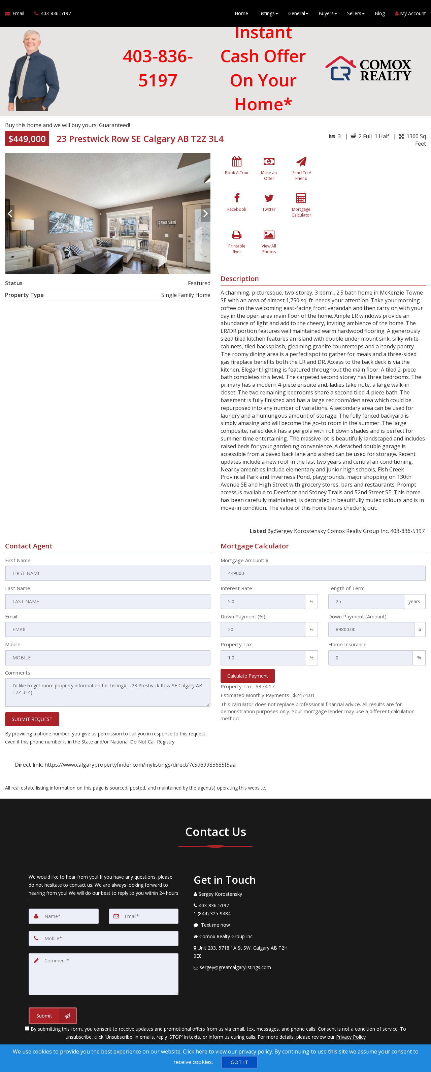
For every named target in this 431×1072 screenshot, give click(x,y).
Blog (380, 13)
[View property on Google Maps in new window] (376, 203)
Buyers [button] (326, 13)
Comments (17, 672)
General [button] (296, 13)
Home (241, 13)
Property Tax (236, 644)
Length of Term (346, 588)
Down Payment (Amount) (357, 616)
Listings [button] (266, 13)
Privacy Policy (351, 1037)
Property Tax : (248, 686)
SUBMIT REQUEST (32, 719)
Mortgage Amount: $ (244, 560)
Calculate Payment (247, 676)
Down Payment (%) (243, 616)
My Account (412, 13)
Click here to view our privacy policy (227, 1051)
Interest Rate (236, 588)
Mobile (13, 644)
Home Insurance (347, 644)
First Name (18, 560)
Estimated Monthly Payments (268, 695)
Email (11, 616)
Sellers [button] (354, 13)
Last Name (17, 588)
